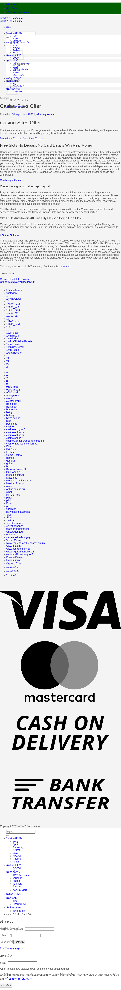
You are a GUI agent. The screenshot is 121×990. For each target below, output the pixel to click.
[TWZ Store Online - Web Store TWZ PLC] (11, 19)
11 (7, 318)
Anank (15, 68)
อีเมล (3, 963)
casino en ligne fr (15, 429)
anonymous (12, 395)
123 (8, 327)
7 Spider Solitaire (9, 235)
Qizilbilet (11, 509)
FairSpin (11, 449)
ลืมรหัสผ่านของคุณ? (11, 948)
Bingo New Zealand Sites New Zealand (22, 138)
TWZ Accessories (21, 63)
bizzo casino (13, 418)
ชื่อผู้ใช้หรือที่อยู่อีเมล (12, 928)
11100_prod (13, 321)
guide (9, 463)
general (10, 460)
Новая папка (13, 560)
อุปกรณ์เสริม (13, 60)
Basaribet (11, 406)
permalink (65, 266)
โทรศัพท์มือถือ (14, 33)
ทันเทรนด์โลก (14, 563)
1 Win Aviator (13, 298)
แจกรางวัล (12, 567)
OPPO (16, 43)
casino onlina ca (15, 432)
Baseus (16, 72)
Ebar (9, 446)
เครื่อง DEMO (13, 78)
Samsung (17, 41)
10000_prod (13, 304)
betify (9, 412)
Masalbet (11, 477)
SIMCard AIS (19, 86)
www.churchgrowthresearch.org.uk (25, 543)
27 (7, 364)
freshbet (10, 452)
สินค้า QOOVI (13, 865)
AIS (15, 901)
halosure (16, 70)
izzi (8, 466)
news (9, 486)
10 (7, 301)
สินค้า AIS (11, 81)
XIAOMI (17, 856)
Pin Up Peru (13, 494)
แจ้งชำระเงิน (13, 4)
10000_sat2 (13, 307)
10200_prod (13, 310)
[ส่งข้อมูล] (7, 37)
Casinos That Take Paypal (14, 279)
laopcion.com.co (15, 475)
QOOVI (17, 868)
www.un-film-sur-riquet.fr (19, 554)
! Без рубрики (14, 290)
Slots (9, 517)
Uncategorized (14, 531)
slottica (10, 520)
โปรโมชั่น (11, 575)
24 (7, 361)
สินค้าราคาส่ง (14, 907)
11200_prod (13, 324)
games (10, 457)
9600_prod (12, 386)
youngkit (16, 65)
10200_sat (12, 313)
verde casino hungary (18, 537)
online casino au (15, 489)
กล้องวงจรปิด (18, 75)
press (9, 506)
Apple (15, 38)
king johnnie (13, 472)
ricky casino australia (18, 511)
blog (8, 421)
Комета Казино (14, 557)
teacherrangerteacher (18, 529)
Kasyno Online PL (16, 469)
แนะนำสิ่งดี (12, 571)
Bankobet (11, 404)
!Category (11, 293)
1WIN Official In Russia (19, 341)
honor (16, 861)
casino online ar (15, 435)
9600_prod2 (13, 389)
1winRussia (13, 350)
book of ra (11, 423)
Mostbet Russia (15, 483)
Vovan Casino (14, 540)
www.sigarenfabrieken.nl (20, 551)
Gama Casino (14, 455)
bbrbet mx (11, 409)
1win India (12, 338)
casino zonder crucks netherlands (25, 440)
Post (8, 503)
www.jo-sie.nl (13, 546)
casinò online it (14, 438)
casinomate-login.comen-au (21, 443)
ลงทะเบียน (6, 985)
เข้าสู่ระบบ (19, 942)
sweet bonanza (14, 523)
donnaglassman (46, 114)
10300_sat (12, 315)
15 (7, 330)
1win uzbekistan (15, 347)
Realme (17, 858)
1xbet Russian (14, 352)
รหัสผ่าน (5, 935)
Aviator (10, 398)
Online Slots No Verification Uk (17, 282)
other (9, 492)
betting (10, 415)
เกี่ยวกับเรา (12, 8)
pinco (9, 497)
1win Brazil (12, 335)
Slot (8, 514)
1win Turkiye (13, 344)
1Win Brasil (12, 332)
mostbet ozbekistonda (18, 480)
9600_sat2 (12, 392)
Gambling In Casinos (11, 180)
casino (10, 426)
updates (10, 534)
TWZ (15, 36)
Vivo (15, 45)
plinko (9, 500)
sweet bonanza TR (16, 526)
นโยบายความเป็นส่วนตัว (19, 12)
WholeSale (19, 910)
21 (7, 358)
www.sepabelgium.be (18, 548)
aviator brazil (13, 401)
